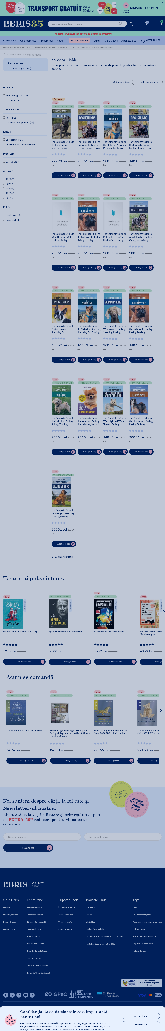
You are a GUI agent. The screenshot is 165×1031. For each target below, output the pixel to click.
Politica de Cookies (94, 1029)
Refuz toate (141, 1024)
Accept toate (141, 1015)
